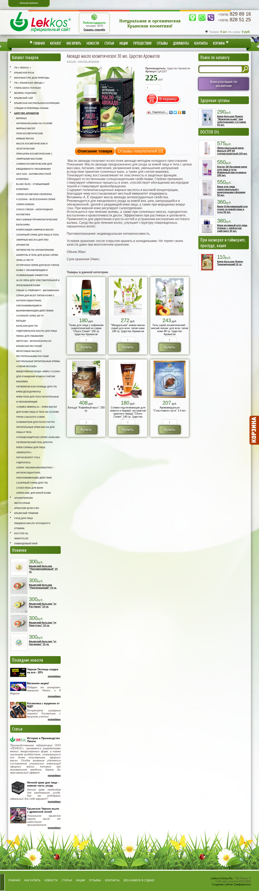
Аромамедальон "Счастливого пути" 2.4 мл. (169, 409)
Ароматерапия (23, 498)
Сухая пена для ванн (29, 488)
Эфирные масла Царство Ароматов (32, 242)
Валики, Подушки (25, 93)
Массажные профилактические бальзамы (36, 222)
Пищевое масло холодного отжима (32, 526)
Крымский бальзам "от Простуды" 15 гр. (42, 624)
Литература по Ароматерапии (35, 250)
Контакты (201, 43)
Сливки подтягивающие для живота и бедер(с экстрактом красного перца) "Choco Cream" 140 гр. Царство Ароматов (128, 413)
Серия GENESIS (25, 204)
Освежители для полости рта (35, 422)
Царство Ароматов (26, 113)
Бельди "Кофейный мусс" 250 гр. (86, 409)
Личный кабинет (29, 3)
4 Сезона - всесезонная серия (35, 199)
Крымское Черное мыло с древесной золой (43, 810)
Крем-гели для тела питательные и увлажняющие (37, 399)
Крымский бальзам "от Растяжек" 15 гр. (42, 605)
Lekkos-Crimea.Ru (221, 878)
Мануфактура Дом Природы (31, 78)
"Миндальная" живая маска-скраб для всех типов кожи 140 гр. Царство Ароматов (128, 328)
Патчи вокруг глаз (28, 457)
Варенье (21, 118)
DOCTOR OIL (210, 132)
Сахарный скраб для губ (32, 483)
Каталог (55, 43)
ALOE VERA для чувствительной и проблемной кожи (37, 283)
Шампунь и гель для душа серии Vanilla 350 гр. (37, 257)
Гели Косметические (29, 133)
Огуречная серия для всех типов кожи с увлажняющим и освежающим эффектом (37, 270)
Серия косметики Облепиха (34, 194)
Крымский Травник (26, 513)
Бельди (21, 321)
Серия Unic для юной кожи (33, 493)
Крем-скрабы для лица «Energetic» (30, 450)
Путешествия (142, 43)
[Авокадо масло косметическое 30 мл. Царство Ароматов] (105, 143)
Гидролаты (23, 462)
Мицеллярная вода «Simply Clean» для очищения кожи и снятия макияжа (38, 376)
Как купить (74, 43)
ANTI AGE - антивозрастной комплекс (33, 176)
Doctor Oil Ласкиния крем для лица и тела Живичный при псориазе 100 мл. (232, 171)
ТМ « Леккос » (22, 67)
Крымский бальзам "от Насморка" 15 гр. (42, 643)
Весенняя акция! (38, 683)
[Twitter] (175, 112)
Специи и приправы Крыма (31, 108)
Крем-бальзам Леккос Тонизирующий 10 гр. (230, 263)
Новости (93, 43)
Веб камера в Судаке (139, 880)
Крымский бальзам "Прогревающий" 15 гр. (43, 586)
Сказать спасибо (94, 29)
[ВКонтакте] (171, 112)
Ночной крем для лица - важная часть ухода (43, 784)
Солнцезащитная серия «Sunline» (38, 437)
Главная (39, 43)
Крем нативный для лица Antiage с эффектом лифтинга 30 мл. (232, 228)
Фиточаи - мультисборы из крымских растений (33, 343)
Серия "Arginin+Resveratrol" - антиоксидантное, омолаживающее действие (35, 472)
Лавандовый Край (25, 543)
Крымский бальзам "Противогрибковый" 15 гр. (43, 569)
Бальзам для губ (27, 326)
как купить (32, 880)
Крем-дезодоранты (28, 391)
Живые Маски (25, 138)
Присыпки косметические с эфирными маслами (34, 156)
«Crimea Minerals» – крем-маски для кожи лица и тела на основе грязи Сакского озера (37, 412)
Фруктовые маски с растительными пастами (32, 353)
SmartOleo (21, 538)
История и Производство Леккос (43, 740)
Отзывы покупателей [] (140, 151)
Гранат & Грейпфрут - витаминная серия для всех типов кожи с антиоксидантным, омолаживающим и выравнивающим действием (37, 300)
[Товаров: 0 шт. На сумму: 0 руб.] (254, 430)
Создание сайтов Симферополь (231, 884)
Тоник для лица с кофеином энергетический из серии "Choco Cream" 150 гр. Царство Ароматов (86, 330)
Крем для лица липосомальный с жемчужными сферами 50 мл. (231, 191)
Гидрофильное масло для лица (36, 331)
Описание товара (94, 151)
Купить (86, 347)
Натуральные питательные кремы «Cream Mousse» (38, 364)
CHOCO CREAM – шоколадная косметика (34, 212)
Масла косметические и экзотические (32, 146)
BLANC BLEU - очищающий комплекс (32, 186)
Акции (123, 43)
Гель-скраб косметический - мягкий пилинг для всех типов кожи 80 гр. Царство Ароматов (169, 330)
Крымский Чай (23, 98)
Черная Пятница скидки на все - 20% (42, 671)
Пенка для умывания (29, 336)
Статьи (109, 43)
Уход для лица (23, 518)
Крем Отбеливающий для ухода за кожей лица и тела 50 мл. (232, 209)
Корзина (219, 43)
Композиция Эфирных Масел (35, 229)
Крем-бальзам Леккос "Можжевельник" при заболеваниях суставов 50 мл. (231, 120)
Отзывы (162, 43)
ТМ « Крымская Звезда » (29, 83)
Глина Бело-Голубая (27, 88)
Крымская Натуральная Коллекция (36, 103)
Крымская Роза (24, 72)
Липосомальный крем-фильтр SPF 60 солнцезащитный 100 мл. (232, 151)
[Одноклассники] (179, 112)
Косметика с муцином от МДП (43, 705)
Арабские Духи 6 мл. (26, 508)
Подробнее (54, 676)
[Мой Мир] (184, 112)
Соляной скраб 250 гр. (30, 315)
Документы (181, 43)
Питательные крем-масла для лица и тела (35, 429)
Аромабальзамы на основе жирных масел (34, 126)
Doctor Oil (21, 533)
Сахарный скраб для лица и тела (37, 234)
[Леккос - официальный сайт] (40, 32)
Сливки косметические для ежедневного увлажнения (34, 166)
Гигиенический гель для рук (34, 442)
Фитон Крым (22, 503)
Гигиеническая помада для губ (36, 386)
